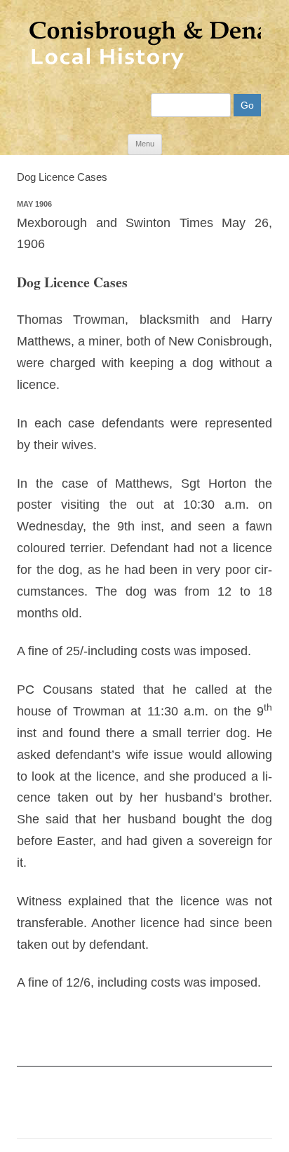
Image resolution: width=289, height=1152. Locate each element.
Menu (144, 143)
